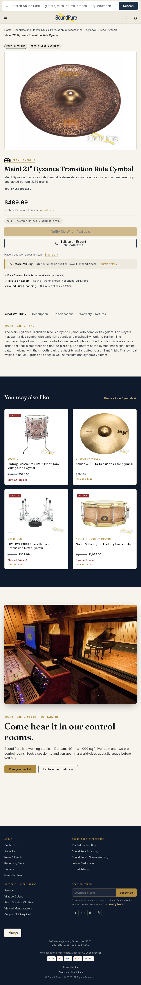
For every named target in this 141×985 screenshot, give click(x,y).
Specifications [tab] (63, 314)
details (59, 275)
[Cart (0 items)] (135, 18)
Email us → (51, 254)
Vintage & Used (13, 896)
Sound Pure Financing (85, 851)
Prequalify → (46, 210)
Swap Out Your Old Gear (19, 902)
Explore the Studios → (58, 769)
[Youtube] (83, 913)
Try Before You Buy (84, 845)
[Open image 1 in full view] (70, 100)
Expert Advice (80, 869)
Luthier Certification (83, 863)
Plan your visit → (20, 769)
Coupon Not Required (17, 914)
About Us (9, 851)
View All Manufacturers (18, 908)
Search (128, 6)
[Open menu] (5, 18)
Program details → (109, 263)
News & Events (13, 857)
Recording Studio (15, 863)
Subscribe (126, 892)
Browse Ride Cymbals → (120, 398)
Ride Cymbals (108, 29)
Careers (9, 869)
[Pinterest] (98, 913)
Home (8, 29)
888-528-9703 (61, 944)
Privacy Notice (116, 904)
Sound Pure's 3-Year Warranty (90, 857)
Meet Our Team (13, 875)
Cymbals (91, 29)
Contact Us (11, 845)
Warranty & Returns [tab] (92, 314)
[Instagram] (90, 913)
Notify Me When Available (70, 231)
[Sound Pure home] (66, 17)
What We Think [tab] (15, 314)
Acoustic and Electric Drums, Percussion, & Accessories (48, 29)
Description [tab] (40, 314)
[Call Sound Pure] (127, 18)
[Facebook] (75, 913)
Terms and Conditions (70, 972)
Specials (9, 890)
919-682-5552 (80, 944)
